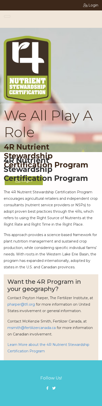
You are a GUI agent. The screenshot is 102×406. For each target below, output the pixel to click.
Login (93, 5)
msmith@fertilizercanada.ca (31, 327)
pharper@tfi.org (21, 304)
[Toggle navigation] (7, 16)
